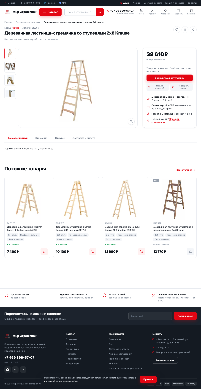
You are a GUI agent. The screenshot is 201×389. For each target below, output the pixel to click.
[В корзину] (44, 251)
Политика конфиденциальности (125, 368)
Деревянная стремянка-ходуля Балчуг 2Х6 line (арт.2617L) (73, 228)
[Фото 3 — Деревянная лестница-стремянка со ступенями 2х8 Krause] (10, 80)
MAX (64, 3)
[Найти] (100, 12)
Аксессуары (72, 363)
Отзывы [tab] (60, 138)
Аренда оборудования (120, 354)
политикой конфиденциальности (60, 381)
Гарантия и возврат (174, 3)
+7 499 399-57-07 (122, 10)
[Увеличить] (131, 121)
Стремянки (71, 339)
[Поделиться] (193, 29)
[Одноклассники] (23, 369)
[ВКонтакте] (15, 369)
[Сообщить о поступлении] (190, 251)
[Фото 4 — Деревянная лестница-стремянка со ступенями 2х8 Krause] (10, 93)
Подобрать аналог (183, 87)
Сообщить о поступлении (169, 78)
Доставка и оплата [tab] (83, 138)
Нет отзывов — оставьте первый (20, 39)
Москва (11, 3)
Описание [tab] (41, 138)
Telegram (51, 3)
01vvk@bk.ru (162, 347)
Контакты (192, 3)
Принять (148, 379)
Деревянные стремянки (28, 22)
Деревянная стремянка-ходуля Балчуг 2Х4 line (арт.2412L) (24, 228)
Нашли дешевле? (159, 87)
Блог (111, 344)
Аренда (136, 3)
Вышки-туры (72, 349)
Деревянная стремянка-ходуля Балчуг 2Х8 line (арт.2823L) (122, 228)
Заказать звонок (164, 360)
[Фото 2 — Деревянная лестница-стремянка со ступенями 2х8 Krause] (10, 66)
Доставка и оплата (153, 3)
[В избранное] (176, 29)
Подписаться (185, 315)
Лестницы (71, 344)
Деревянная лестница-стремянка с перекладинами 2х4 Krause (173, 228)
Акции (126, 3)
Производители (74, 358)
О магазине (115, 339)
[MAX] (7, 369)
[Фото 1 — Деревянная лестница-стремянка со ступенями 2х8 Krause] (10, 53)
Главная (8, 22)
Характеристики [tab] (17, 138)
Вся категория (184, 170)
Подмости (71, 354)
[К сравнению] (185, 29)
